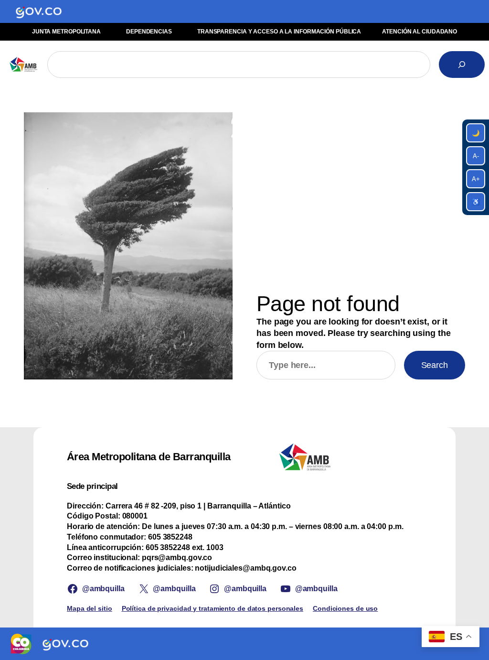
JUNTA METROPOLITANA (66, 31)
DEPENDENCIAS (149, 31)
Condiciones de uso (345, 608)
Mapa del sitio (89, 608)
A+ (476, 179)
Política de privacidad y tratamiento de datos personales (212, 608)
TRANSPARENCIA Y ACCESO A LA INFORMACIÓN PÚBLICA (279, 31)
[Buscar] (462, 64)
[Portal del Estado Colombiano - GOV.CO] (38, 11)
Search (434, 365)
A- (476, 156)
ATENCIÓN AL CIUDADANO (419, 31)
